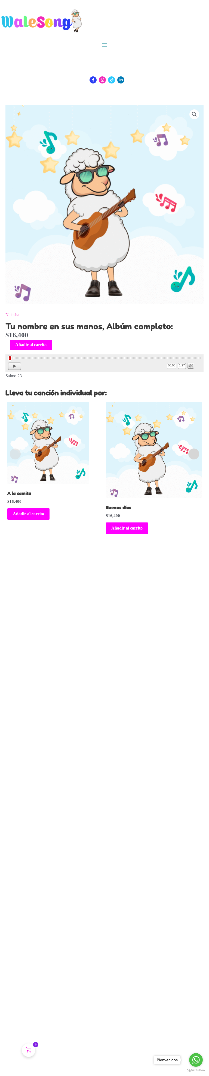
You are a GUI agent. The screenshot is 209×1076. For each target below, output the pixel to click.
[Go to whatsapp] (196, 1060)
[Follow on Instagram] (102, 79)
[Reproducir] (14, 366)
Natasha (12, 314)
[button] (194, 114)
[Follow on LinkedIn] (120, 79)
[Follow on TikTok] (111, 79)
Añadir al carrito (31, 344)
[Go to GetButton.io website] (196, 1070)
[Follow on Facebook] (93, 79)
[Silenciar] (191, 366)
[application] (104, 363)
